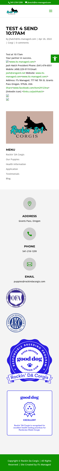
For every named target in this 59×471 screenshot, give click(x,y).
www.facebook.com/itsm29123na (30, 87)
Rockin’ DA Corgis (15, 154)
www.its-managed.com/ (22, 61)
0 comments (22, 42)
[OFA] (16, 306)
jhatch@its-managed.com (22, 38)
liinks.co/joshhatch (33, 91)
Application (12, 169)
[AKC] (16, 331)
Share (9, 87)
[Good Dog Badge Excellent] (29, 435)
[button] (55, 59)
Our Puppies (12, 159)
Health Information (16, 164)
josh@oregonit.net (15, 72)
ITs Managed (44, 464)
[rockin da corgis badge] (29, 383)
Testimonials (12, 173)
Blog (8, 178)
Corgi (10, 42)
